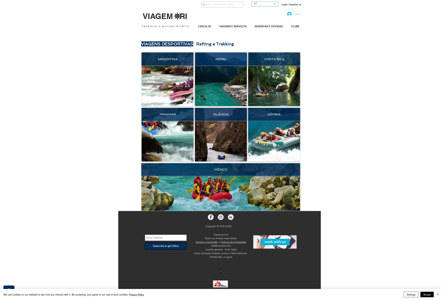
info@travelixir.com (221, 245)
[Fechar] (438, 294)
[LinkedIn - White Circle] (231, 217)
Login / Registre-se (291, 4)
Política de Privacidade (234, 241)
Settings (411, 294)
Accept (427, 294)
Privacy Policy (136, 294)
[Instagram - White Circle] (221, 217)
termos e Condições (207, 241)
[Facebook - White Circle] (211, 217)
